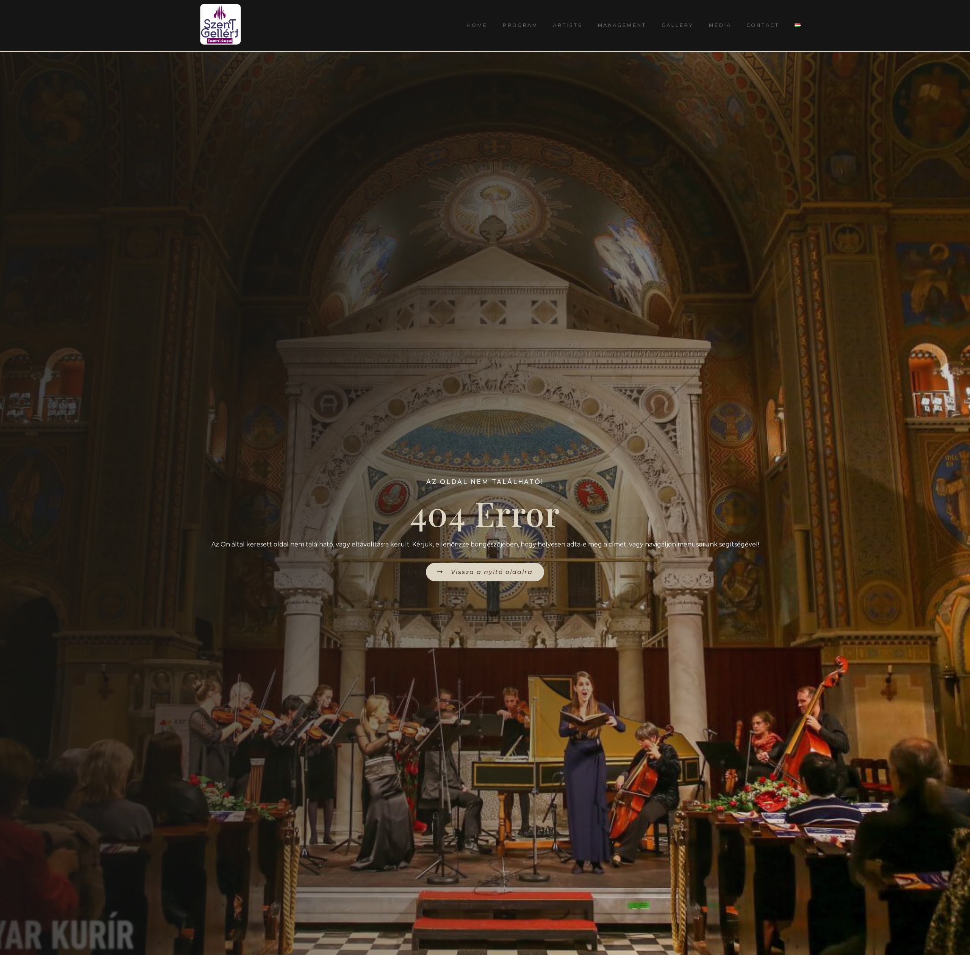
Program (520, 25)
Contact (762, 25)
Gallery (677, 25)
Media (720, 25)
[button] (485, 572)
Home (477, 25)
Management (622, 25)
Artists (567, 25)
